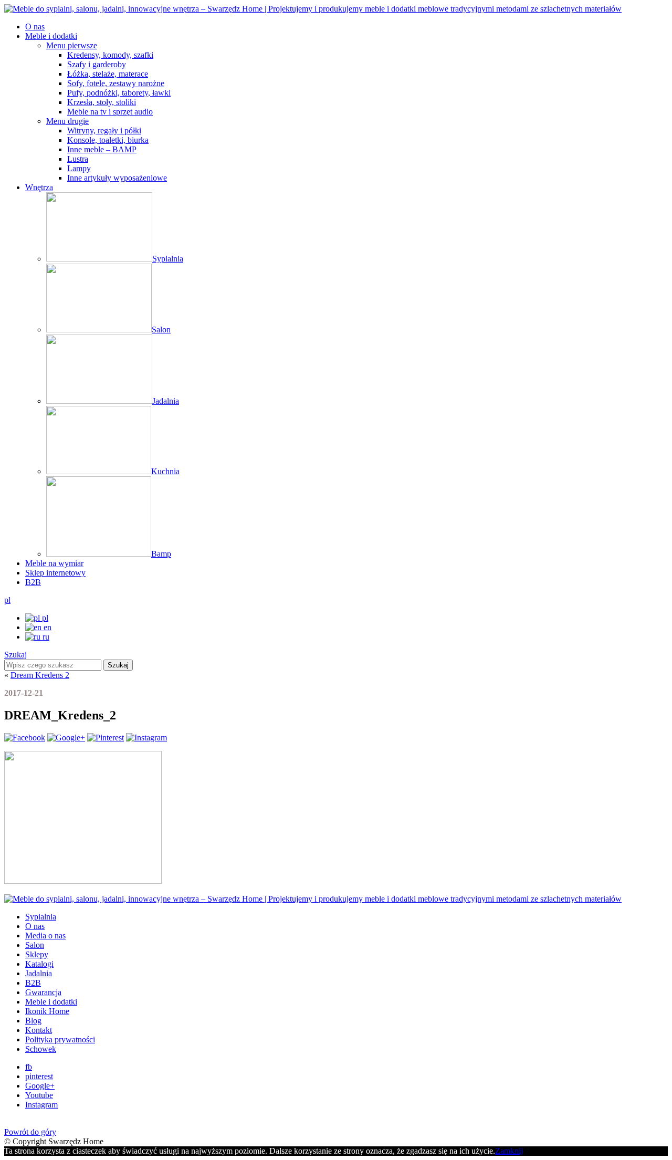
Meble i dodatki (51, 36)
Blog (33, 1020)
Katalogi (39, 963)
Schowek (40, 1048)
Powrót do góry (30, 1131)
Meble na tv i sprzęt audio (110, 111)
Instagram (41, 1104)
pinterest (39, 1076)
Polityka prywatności (60, 1039)
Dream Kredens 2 (39, 675)
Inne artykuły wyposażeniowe (117, 177)
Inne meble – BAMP (101, 149)
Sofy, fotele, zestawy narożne (115, 83)
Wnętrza (39, 187)
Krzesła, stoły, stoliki (101, 102)
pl (7, 599)
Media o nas (45, 935)
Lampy (79, 168)
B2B (33, 582)
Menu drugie (67, 121)
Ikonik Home (47, 1011)
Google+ (40, 1085)
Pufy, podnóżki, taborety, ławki (119, 92)
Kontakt (38, 1030)
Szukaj (15, 654)
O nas (35, 26)
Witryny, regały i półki (104, 130)
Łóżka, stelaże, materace (107, 73)
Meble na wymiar (54, 563)
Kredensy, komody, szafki (110, 54)
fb (28, 1066)
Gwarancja (43, 992)
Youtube (39, 1095)
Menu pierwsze (71, 45)
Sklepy (36, 954)
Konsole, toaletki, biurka (108, 139)
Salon (34, 944)
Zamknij (509, 1150)
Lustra (77, 158)
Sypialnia (40, 916)
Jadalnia (38, 973)
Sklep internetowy (55, 572)
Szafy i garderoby (96, 64)
